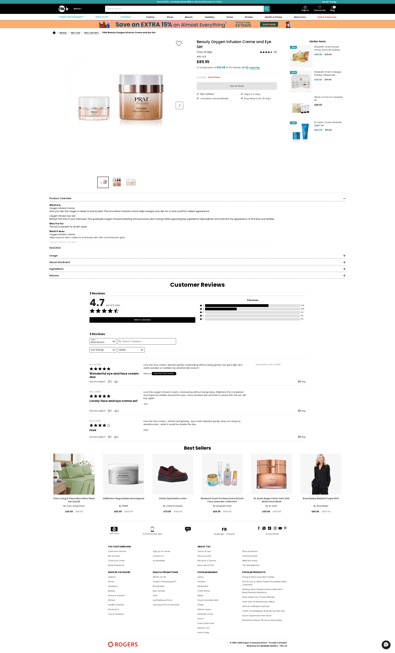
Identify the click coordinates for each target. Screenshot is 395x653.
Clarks (201, 604)
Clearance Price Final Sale (166, 604)
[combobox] (187, 9)
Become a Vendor (207, 560)
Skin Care (75, 32)
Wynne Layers (204, 609)
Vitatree (202, 581)
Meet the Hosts (249, 560)
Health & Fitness (116, 604)
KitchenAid (203, 586)
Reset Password (116, 565)
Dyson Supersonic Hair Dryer (256, 615)
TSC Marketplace (250, 565)
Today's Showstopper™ (71, 16)
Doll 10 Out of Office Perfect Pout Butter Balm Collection (264, 583)
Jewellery (113, 586)
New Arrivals (159, 590)
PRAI (209, 52)
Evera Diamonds (206, 623)
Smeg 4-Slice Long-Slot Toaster (258, 576)
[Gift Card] (114, 529)
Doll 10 (201, 618)
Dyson (201, 576)
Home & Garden (116, 595)
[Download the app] (152, 529)
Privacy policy (204, 555)
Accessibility (159, 560)
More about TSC (206, 565)
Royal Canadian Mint (208, 600)
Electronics (113, 609)
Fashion (112, 576)
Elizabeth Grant (205, 614)
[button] (79, 8)
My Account (114, 555)
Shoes (111, 581)
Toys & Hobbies (116, 614)
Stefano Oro (204, 627)
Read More (55, 247)
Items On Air (102, 16)
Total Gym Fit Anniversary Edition (258, 601)
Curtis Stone (204, 590)
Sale (155, 595)
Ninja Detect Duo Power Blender (258, 597)
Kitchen (111, 600)
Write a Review (142, 320)
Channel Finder (250, 555)
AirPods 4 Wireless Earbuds (256, 606)
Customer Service (117, 551)
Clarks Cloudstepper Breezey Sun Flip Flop (263, 610)
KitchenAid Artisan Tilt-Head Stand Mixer (262, 620)
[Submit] (267, 9)
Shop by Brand (249, 551)
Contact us (158, 555)
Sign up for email (161, 551)
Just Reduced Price (162, 600)
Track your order (116, 560)
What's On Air (159, 576)
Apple (200, 595)
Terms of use (204, 551)
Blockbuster (158, 586)
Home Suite (203, 632)
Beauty (63, 32)
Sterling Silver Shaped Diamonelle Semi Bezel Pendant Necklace (262, 591)
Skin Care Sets (91, 32)
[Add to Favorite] (179, 43)
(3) (275, 52)
